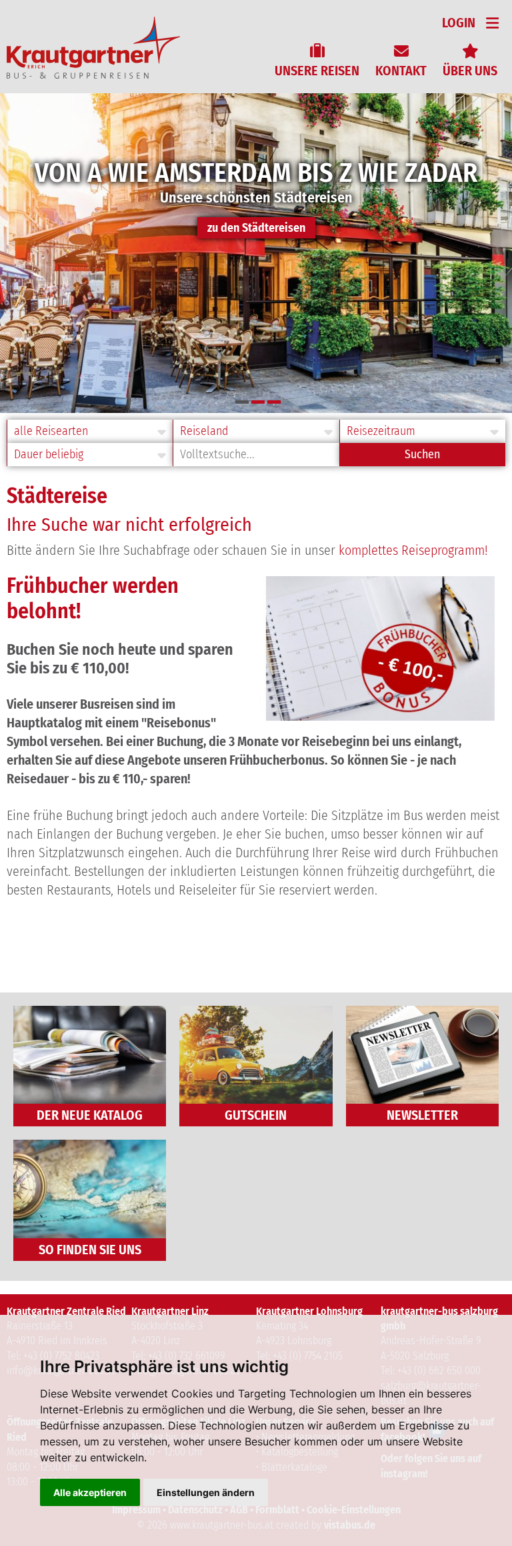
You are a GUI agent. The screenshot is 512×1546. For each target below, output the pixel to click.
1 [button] (242, 402)
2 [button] (258, 402)
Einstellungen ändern (206, 1492)
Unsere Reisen (317, 71)
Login (458, 23)
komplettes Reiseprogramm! (413, 550)
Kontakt (401, 71)
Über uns (470, 71)
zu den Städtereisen (256, 227)
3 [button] (274, 402)
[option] (256, 253)
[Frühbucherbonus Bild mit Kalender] (380, 716)
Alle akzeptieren (90, 1492)
